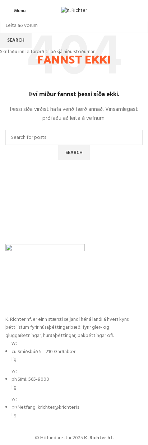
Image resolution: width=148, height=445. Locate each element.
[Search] (142, 11)
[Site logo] (74, 11)
